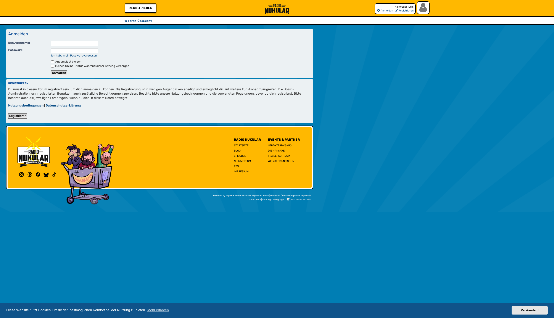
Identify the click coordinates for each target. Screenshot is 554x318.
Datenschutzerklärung (63, 105)
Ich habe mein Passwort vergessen (74, 55)
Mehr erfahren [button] (158, 310)
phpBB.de (306, 195)
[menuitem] (385, 11)
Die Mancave (276, 150)
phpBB (229, 195)
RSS (236, 166)
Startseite (241, 145)
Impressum (241, 171)
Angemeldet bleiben (68, 61)
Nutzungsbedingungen (25, 105)
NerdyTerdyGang (279, 145)
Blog (237, 150)
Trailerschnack (279, 155)
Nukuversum (242, 161)
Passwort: (15, 50)
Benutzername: (19, 42)
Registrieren (141, 8)
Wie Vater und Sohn (281, 161)
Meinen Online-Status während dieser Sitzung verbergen (92, 66)
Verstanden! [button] (530, 310)
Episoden (240, 155)
